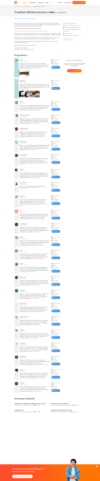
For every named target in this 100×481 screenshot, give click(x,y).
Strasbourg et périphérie (70, 29)
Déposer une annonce (79, 2)
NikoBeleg (22, 81)
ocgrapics (22, 290)
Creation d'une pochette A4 (60, 403)
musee (25, 35)
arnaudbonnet (23, 224)
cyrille (21, 60)
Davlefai (22, 383)
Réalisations (33, 2)
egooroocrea (23, 303)
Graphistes (41, 2)
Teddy (21, 237)
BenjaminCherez (24, 316)
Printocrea (22, 343)
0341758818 (23, 141)
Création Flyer (18, 410)
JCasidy (22, 369)
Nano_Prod (23, 277)
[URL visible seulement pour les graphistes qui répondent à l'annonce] (30, 31)
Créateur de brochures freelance (72, 27)
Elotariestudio (23, 155)
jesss (21, 250)
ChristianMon (23, 182)
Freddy (21, 102)
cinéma (57, 41)
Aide (47, 2)
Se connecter (68, 2)
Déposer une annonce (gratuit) (22, 476)
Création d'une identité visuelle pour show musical (30, 403)
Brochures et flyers (61, 12)
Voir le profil (57, 67)
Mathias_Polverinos (25, 115)
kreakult (22, 330)
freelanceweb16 (24, 128)
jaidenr (21, 263)
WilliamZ (22, 196)
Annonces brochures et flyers (25, 6)
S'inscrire (60, 2)
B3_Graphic (23, 356)
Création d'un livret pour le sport (61, 410)
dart (21, 210)
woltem (22, 169)
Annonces (25, 2)
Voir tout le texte (37, 68)
